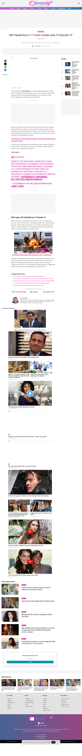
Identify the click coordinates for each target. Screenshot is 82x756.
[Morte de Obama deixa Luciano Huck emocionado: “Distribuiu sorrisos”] (67, 65)
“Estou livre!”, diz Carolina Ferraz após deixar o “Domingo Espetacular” (32, 283)
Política (35, 685)
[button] (71, 3)
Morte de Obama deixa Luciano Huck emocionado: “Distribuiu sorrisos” (76, 64)
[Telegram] (5, 70)
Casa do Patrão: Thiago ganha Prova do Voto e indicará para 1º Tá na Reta (33, 278)
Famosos (5, 28)
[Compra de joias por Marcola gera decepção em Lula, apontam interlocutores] (67, 95)
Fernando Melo (37, 46)
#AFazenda (41, 176)
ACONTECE (45, 695)
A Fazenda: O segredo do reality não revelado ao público (29, 276)
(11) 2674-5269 (41, 738)
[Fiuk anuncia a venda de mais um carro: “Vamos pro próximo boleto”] (10, 589)
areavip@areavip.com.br (41, 736)
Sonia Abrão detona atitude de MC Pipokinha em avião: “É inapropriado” (32, 255)
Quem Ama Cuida (4, 685)
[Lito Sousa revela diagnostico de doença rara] (10, 602)
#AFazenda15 (28, 176)
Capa (2, 28)
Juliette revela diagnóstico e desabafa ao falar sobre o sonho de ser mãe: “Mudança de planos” (76, 85)
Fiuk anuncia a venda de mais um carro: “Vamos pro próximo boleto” (36, 589)
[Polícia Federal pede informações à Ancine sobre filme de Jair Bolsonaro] (73, 682)
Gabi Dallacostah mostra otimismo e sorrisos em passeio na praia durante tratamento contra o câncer (38, 630)
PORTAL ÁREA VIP (63, 695)
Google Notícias (50, 292)
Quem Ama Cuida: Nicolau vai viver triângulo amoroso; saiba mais (8, 689)
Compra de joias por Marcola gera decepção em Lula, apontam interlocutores (76, 93)
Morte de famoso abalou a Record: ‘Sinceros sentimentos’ (29, 285)
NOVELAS (26, 695)
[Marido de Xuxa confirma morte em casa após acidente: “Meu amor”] (67, 79)
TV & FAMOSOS (10, 695)
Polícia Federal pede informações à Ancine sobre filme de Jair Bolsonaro (72, 689)
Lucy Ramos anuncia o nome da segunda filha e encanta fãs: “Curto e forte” (38, 642)
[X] (5, 64)
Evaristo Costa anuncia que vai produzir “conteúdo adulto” (75, 71)
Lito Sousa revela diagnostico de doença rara (38, 601)
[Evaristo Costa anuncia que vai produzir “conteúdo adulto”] (67, 73)
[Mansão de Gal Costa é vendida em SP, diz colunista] (10, 616)
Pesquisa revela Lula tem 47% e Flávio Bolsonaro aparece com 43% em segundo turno (41, 689)
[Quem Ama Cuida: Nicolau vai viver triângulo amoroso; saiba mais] (9, 682)
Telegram (35, 292)
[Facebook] (5, 61)
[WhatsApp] (5, 67)
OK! (53, 742)
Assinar (30, 662)
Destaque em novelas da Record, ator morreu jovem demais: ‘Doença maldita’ (34, 281)
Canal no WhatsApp (20, 292)
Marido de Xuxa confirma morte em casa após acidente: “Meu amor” (75, 78)
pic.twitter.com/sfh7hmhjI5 (26, 179)
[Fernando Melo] (33, 46)
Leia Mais (49, 742)
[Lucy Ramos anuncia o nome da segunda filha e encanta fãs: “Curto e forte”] (10, 643)
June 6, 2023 (17, 186)
